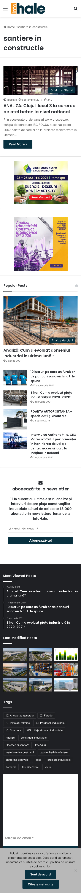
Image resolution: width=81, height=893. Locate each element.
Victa (48, 767)
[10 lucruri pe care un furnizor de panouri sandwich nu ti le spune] (15, 377)
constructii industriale (34, 737)
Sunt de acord (40, 874)
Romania (11, 767)
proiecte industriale (59, 759)
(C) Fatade (46, 715)
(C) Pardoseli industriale (50, 722)
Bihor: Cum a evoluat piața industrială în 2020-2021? (51, 394)
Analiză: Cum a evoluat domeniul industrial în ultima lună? (36, 352)
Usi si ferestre (30, 767)
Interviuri (40, 745)
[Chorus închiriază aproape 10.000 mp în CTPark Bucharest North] (40, 654)
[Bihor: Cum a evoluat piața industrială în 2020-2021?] (15, 398)
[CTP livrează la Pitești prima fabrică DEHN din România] (15, 684)
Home (10, 27)
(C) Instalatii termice (18, 722)
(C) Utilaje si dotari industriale (45, 730)
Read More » (18, 144)
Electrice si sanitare (17, 745)
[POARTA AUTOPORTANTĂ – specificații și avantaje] (15, 419)
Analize (10, 737)
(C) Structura (13, 730)
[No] (75, 870)
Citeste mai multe (40, 884)
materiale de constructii (20, 752)
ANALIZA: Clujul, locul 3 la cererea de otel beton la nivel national (39, 109)
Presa (38, 759)
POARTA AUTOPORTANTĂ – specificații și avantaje (51, 413)
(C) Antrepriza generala (20, 715)
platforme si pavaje (17, 759)
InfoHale (12, 99)
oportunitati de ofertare (54, 752)
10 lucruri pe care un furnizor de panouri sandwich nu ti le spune (52, 376)
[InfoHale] (28, 8)
